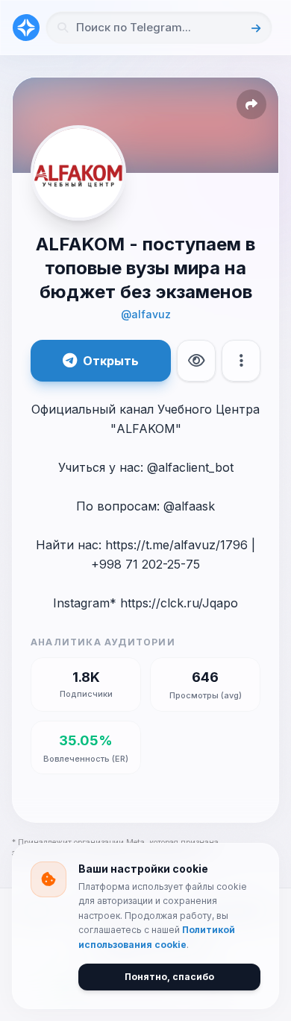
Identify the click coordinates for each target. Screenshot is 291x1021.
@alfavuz (146, 314)
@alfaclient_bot (190, 467)
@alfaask (189, 506)
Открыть (111, 360)
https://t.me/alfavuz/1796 (176, 544)
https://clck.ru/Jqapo (179, 602)
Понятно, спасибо (169, 976)
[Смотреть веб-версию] (196, 361)
